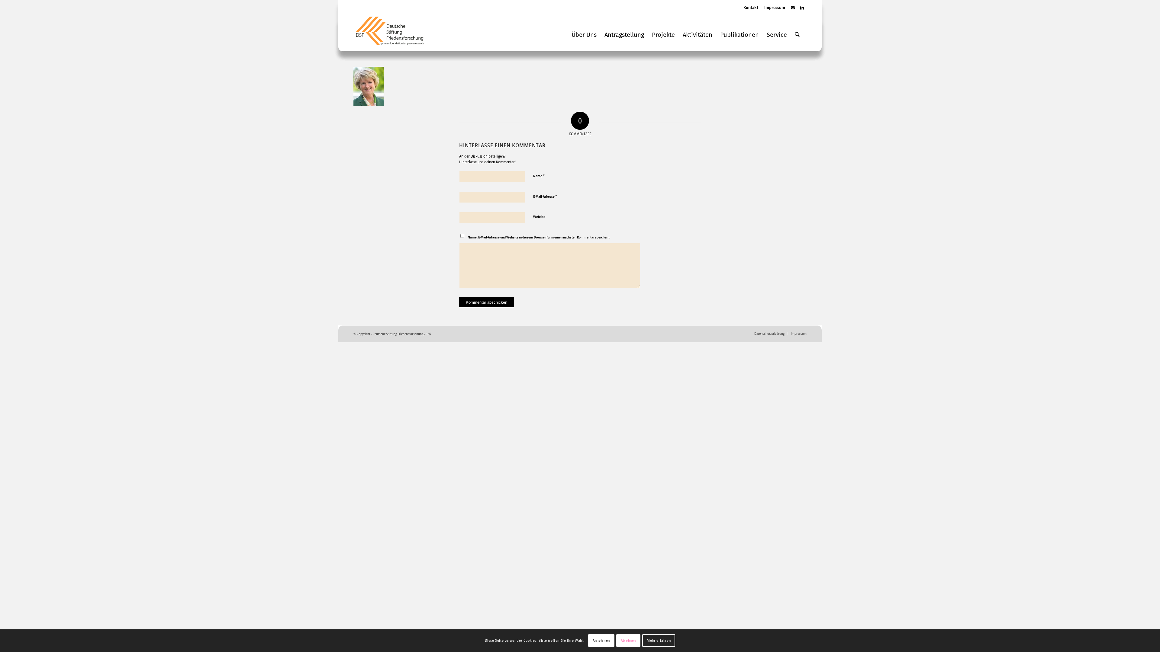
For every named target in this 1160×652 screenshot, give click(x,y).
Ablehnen (628, 640)
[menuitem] (750, 13)
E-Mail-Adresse (545, 196)
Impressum (774, 7)
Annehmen (601, 640)
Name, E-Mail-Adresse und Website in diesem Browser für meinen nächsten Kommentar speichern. (539, 237)
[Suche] (797, 34)
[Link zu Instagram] (793, 10)
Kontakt (750, 7)
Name (539, 175)
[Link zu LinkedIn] (802, 10)
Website (539, 216)
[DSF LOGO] (394, 33)
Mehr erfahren (659, 640)
